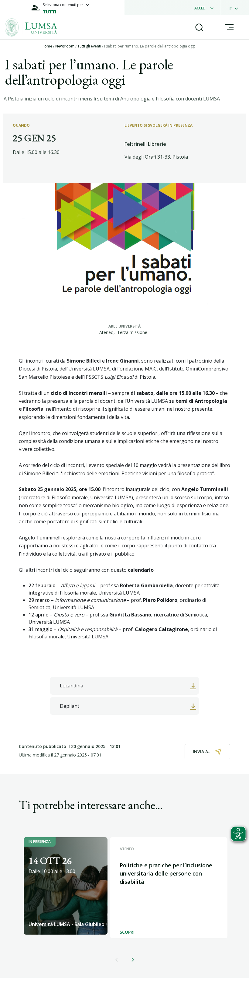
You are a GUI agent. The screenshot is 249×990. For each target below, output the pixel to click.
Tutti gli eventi (89, 46)
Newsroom (64, 46)
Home (47, 46)
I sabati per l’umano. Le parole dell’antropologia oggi (150, 46)
